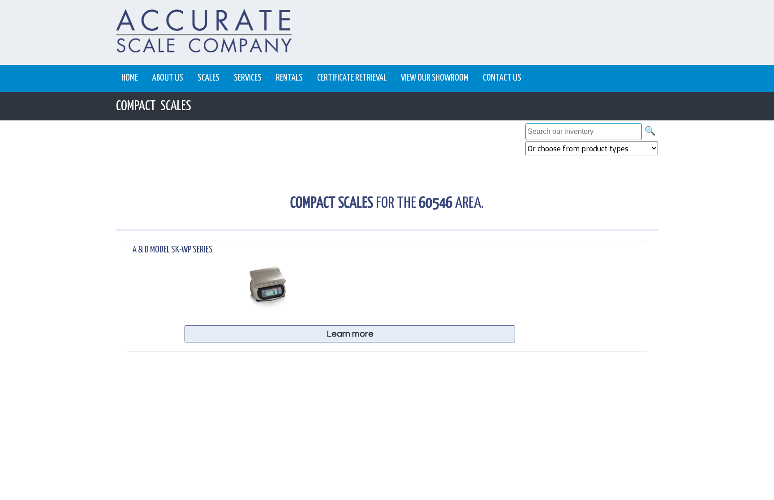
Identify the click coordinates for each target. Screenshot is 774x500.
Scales (208, 77)
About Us (167, 77)
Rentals (289, 77)
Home (129, 77)
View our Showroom (435, 77)
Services (248, 77)
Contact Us (502, 77)
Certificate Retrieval (352, 77)
